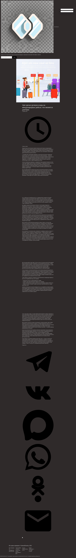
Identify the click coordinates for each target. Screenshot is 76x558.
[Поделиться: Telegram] (38, 376)
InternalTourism (56, 26)
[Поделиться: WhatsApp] (38, 472)
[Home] (27, 26)
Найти (14, 57)
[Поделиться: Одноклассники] (38, 504)
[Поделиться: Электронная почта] (38, 536)
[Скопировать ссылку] (22, 537)
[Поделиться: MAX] (38, 440)
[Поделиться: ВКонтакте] (38, 408)
